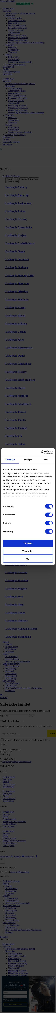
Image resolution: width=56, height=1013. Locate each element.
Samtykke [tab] (10, 459)
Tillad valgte (28, 551)
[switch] (49, 514)
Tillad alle (28, 543)
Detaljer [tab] (28, 459)
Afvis (28, 559)
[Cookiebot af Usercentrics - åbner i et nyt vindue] (41, 452)
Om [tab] (46, 459)
